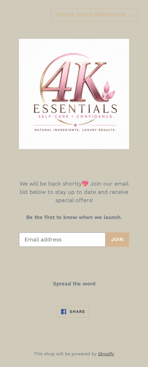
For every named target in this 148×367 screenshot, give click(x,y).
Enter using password (94, 14)
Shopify (106, 353)
